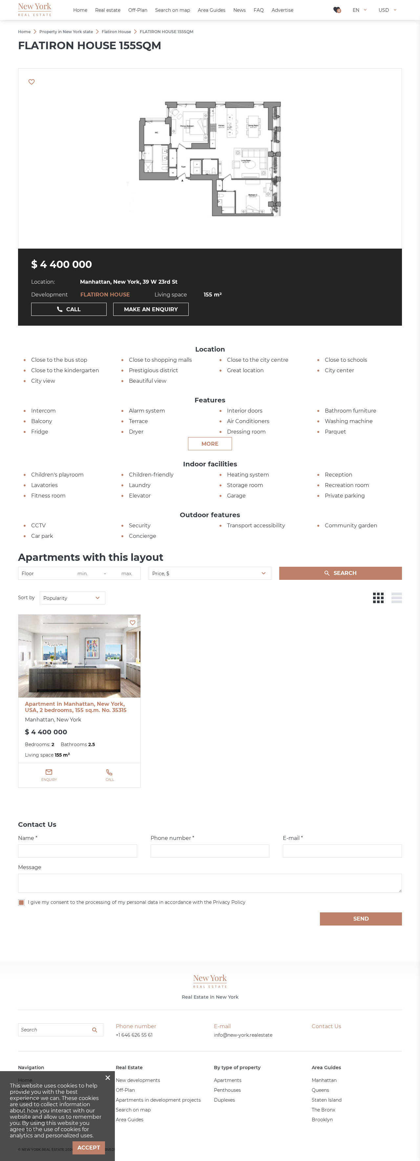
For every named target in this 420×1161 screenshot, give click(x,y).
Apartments (228, 1080)
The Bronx (323, 1110)
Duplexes (224, 1100)
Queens (320, 1090)
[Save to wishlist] (132, 622)
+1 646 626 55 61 (134, 1035)
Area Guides (129, 1120)
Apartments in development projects (158, 1100)
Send (361, 919)
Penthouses (227, 1090)
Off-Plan (125, 1090)
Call (73, 309)
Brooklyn (322, 1120)
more (210, 444)
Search (345, 573)
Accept (88, 1148)
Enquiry (49, 780)
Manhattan (324, 1080)
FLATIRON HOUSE (105, 295)
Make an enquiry (151, 309)
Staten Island (327, 1100)
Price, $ (160, 574)
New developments (138, 1080)
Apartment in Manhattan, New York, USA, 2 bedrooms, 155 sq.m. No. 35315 (76, 707)
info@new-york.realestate (243, 1035)
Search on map (133, 1110)
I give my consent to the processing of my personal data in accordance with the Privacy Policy (136, 902)
